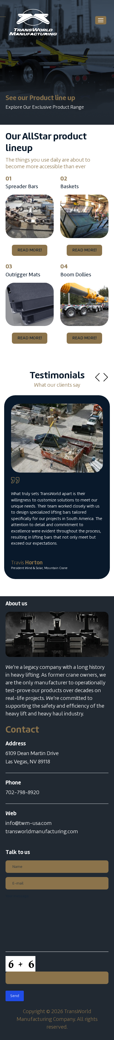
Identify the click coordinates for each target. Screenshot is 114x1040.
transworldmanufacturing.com (42, 832)
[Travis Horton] (57, 438)
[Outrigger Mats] (30, 304)
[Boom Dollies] (84, 304)
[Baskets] (84, 216)
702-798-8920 (22, 793)
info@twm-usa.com (29, 823)
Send (14, 996)
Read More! (29, 250)
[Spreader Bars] (30, 216)
